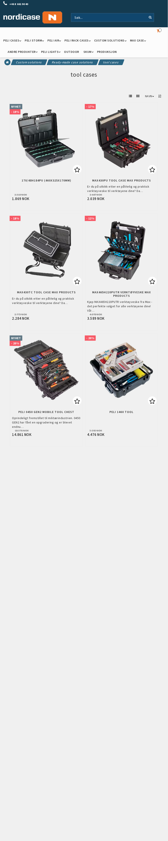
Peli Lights (50, 52)
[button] (77, 169)
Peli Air (53, 40)
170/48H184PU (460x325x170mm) (46, 180)
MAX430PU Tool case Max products (121, 180)
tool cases (111, 62)
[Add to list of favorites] (46, 138)
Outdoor (71, 52)
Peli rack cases (76, 40)
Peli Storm (33, 40)
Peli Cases (11, 40)
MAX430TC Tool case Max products (46, 292)
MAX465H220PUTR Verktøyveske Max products (121, 294)
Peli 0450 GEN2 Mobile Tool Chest (46, 412)
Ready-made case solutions (72, 62)
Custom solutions (109, 40)
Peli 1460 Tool (121, 412)
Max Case (137, 40)
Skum (87, 52)
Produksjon (107, 52)
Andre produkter (22, 52)
